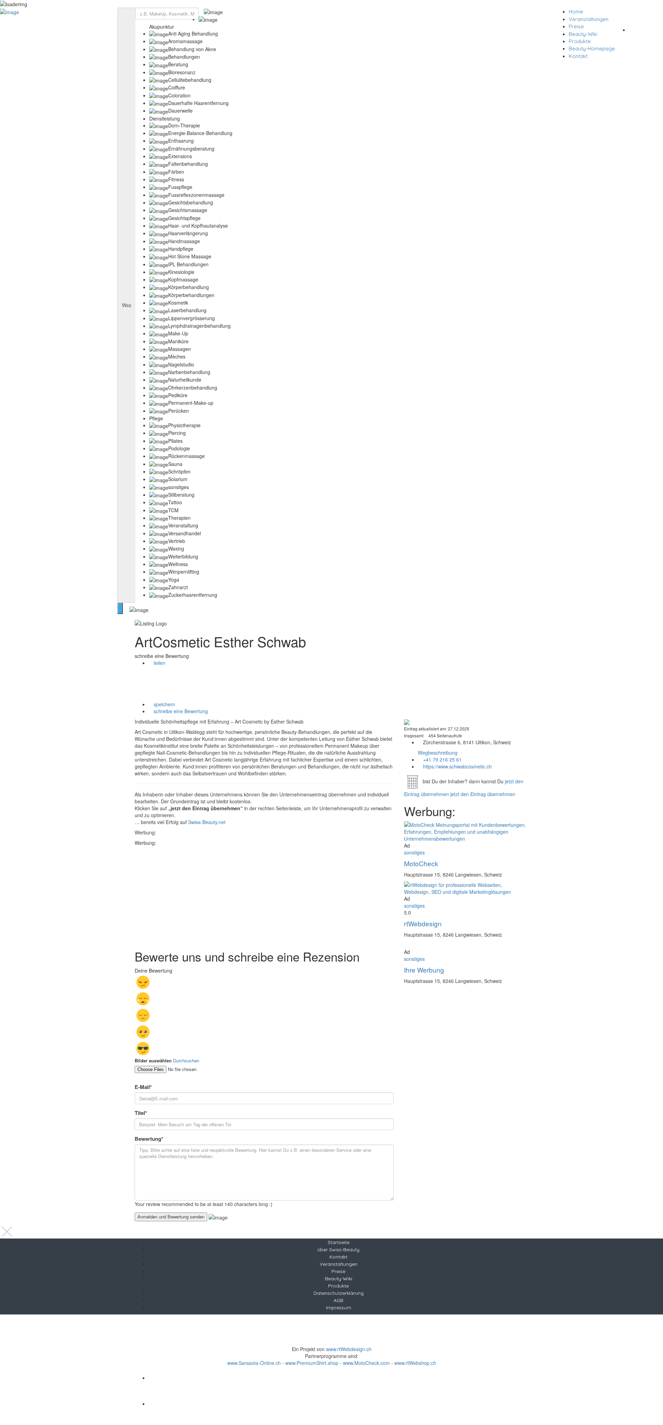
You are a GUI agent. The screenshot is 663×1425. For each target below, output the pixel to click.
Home (576, 11)
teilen (158, 662)
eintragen (645, 29)
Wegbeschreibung (438, 752)
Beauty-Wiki (583, 34)
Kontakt (578, 56)
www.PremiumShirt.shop (311, 1362)
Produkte (580, 41)
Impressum (338, 1307)
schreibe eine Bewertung (180, 711)
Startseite (338, 1242)
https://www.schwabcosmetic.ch (457, 766)
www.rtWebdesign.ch (349, 1349)
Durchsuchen (186, 1060)
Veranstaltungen (588, 19)
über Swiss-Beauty (338, 1249)
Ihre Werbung (424, 969)
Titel (141, 1113)
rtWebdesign (423, 923)
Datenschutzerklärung (339, 1293)
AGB (338, 1300)
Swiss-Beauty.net (206, 822)
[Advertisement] (264, 894)
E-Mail (143, 1087)
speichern (163, 704)
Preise (576, 26)
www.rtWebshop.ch (415, 1362)
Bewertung (149, 1138)
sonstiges (414, 852)
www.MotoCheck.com (366, 1362)
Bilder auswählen (153, 1061)
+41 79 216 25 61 (442, 759)
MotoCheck (421, 863)
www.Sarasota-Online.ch (254, 1362)
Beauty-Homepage (592, 48)
